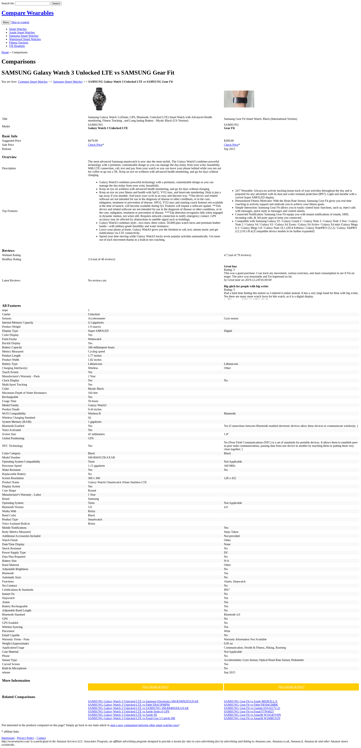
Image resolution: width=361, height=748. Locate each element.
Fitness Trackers (18, 42)
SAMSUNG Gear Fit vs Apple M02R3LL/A (251, 701)
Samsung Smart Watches (23, 35)
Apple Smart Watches (22, 32)
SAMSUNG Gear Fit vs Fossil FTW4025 (249, 711)
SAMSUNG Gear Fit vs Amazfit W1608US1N (252, 718)
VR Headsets (17, 46)
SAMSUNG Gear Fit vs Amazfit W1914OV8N (252, 714)
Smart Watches (18, 29)
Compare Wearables (28, 12)
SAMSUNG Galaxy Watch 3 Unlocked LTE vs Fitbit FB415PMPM (129, 704)
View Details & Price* (155, 686)
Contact (41, 738)
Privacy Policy (25, 738)
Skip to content (20, 22)
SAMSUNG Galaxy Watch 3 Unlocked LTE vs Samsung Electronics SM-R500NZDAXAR (143, 701)
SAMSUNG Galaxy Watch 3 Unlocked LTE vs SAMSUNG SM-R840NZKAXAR (138, 708)
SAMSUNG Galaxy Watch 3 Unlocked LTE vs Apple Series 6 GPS (128, 711)
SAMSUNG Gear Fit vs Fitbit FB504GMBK (251, 704)
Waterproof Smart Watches (25, 39)
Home (5, 52)
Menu (6, 22)
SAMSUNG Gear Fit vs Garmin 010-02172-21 (252, 708)
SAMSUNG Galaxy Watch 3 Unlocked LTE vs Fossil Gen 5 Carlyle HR (131, 718)
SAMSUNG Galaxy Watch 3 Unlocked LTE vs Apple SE (122, 714)
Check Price (95, 144)
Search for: (8, 3)
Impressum (8, 738)
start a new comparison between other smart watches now (144, 725)
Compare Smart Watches (33, 81)
